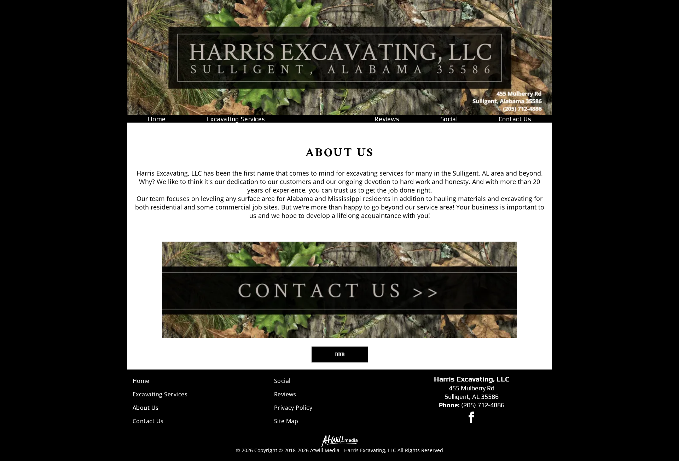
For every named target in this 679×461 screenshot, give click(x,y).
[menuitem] (157, 119)
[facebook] (471, 418)
